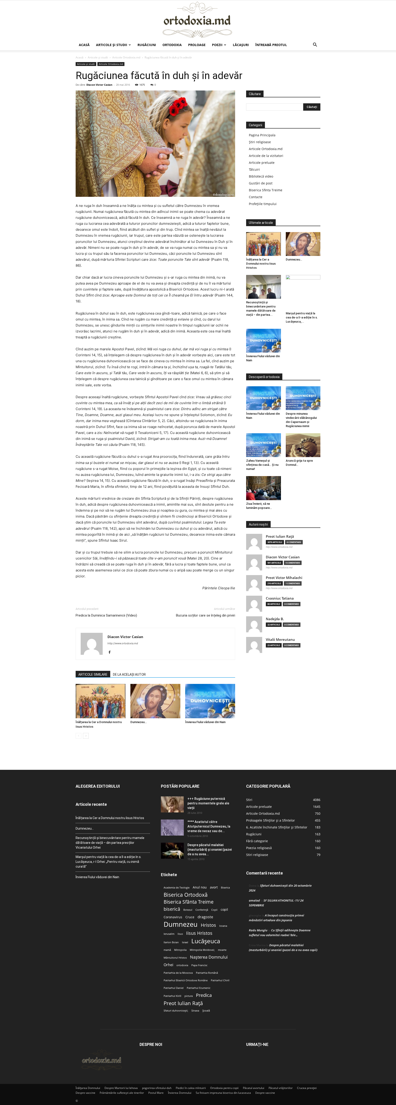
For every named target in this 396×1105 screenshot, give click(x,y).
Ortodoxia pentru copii (224, 1088)
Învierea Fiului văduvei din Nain (205, 722)
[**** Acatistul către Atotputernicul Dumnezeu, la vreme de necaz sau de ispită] (172, 828)
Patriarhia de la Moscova (178, 972)
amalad (254, 900)
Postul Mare (156, 1093)
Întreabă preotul (271, 45)
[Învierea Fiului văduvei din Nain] (210, 701)
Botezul (187, 909)
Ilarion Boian (171, 942)
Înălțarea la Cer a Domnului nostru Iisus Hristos (261, 263)
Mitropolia (180, 949)
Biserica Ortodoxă (186, 894)
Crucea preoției (307, 1088)
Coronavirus (173, 917)
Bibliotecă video (261, 176)
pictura (188, 996)
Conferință (201, 909)
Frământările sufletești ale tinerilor (122, 1093)
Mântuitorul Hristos (175, 957)
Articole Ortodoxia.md (126, 57)
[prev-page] (78, 736)
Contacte (255, 197)
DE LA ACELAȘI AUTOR (129, 674)
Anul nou (200, 887)
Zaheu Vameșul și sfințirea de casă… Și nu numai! (262, 465)
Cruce (189, 917)
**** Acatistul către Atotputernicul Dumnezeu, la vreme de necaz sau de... (208, 826)
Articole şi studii (111, 45)
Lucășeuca (205, 941)
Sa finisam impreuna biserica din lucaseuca (223, 1093)
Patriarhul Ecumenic (198, 988)
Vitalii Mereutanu (280, 639)
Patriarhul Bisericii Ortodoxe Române (186, 980)
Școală (206, 1010)
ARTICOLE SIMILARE (92, 674)
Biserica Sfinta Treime (265, 190)
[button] (314, 45)
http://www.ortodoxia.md (122, 643)
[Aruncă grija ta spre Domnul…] (303, 445)
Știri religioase (260, 142)
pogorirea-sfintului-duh (156, 1088)
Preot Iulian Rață (183, 1003)
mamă (167, 949)
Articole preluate (262, 162)
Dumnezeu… (138, 722)
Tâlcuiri (254, 169)
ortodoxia (182, 965)
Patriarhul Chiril (220, 980)
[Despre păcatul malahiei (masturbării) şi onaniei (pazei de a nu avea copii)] (172, 851)
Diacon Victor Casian (99, 84)
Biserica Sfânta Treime (189, 901)
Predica (204, 995)
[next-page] (86, 736)
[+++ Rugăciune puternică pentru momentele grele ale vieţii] (172, 804)
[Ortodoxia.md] (198, 19)
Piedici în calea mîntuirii (191, 1088)
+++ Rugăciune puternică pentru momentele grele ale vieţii (208, 803)
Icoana (223, 925)
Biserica (225, 887)
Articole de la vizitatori (266, 156)
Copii (214, 909)
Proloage (197, 45)
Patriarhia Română (207, 972)
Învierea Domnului (179, 1093)
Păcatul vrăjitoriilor (281, 1088)
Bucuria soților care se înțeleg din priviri (205, 615)
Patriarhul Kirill (172, 996)
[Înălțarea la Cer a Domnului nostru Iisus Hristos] (101, 701)
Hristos (208, 925)
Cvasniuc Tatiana (280, 598)
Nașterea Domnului (209, 957)
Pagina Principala (262, 135)
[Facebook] (111, 652)
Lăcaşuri (241, 45)
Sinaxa (195, 1010)
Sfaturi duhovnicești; (176, 1010)
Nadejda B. (275, 619)
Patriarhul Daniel (174, 988)
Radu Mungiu (258, 930)
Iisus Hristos (199, 933)
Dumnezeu (181, 924)
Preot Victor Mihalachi (284, 578)
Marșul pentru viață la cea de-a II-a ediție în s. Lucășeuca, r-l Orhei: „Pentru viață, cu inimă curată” (108, 861)
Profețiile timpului (263, 204)
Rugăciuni (147, 45)
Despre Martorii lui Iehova (121, 1088)
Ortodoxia (172, 45)
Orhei (168, 964)
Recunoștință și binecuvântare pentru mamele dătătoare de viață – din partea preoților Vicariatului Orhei (110, 842)
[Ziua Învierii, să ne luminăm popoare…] (263, 488)
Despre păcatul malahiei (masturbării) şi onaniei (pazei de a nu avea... (209, 849)
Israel (185, 942)
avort (214, 887)
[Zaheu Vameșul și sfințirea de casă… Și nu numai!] (263, 445)
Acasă (84, 45)
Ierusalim (169, 933)
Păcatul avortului (253, 1088)
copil (224, 910)
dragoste (205, 917)
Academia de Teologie (177, 887)
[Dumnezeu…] (155, 701)
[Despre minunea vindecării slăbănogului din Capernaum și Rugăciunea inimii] (303, 398)
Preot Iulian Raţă (280, 536)
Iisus (180, 933)
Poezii (217, 45)
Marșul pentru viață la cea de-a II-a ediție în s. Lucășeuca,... (302, 317)
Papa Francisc (199, 965)
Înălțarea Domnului (88, 1088)
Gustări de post (260, 183)
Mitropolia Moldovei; (202, 949)
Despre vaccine (85, 1093)
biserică (172, 909)
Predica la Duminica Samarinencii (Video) (106, 615)
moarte (222, 949)
